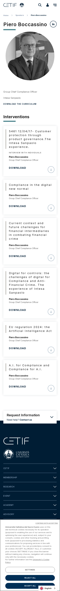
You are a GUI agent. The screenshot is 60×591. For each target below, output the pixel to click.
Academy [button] (8, 505)
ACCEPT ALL (30, 586)
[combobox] (47, 588)
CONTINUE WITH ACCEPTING (46, 523)
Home (6, 15)
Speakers (19, 15)
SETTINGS (30, 570)
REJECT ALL (30, 578)
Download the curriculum (19, 104)
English (48, 588)
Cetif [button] (6, 468)
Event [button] (6, 496)
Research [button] (9, 486)
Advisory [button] (8, 514)
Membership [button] (10, 477)
